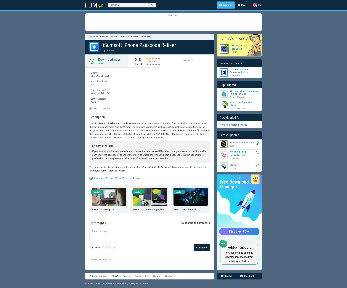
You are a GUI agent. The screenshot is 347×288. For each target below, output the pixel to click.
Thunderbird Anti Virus (242, 142)
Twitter (228, 276)
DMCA (115, 276)
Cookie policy (142, 276)
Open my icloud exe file (234, 124)
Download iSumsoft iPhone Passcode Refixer (117, 178)
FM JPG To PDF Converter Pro (238, 153)
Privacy (126, 276)
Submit (157, 276)
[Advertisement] (173, 22)
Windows (93, 36)
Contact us (170, 276)
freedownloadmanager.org (114, 283)
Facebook (249, 276)
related (199, 167)
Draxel (233, 165)
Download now (109, 59)
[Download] (257, 143)
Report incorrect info (101, 108)
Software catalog (98, 276)
